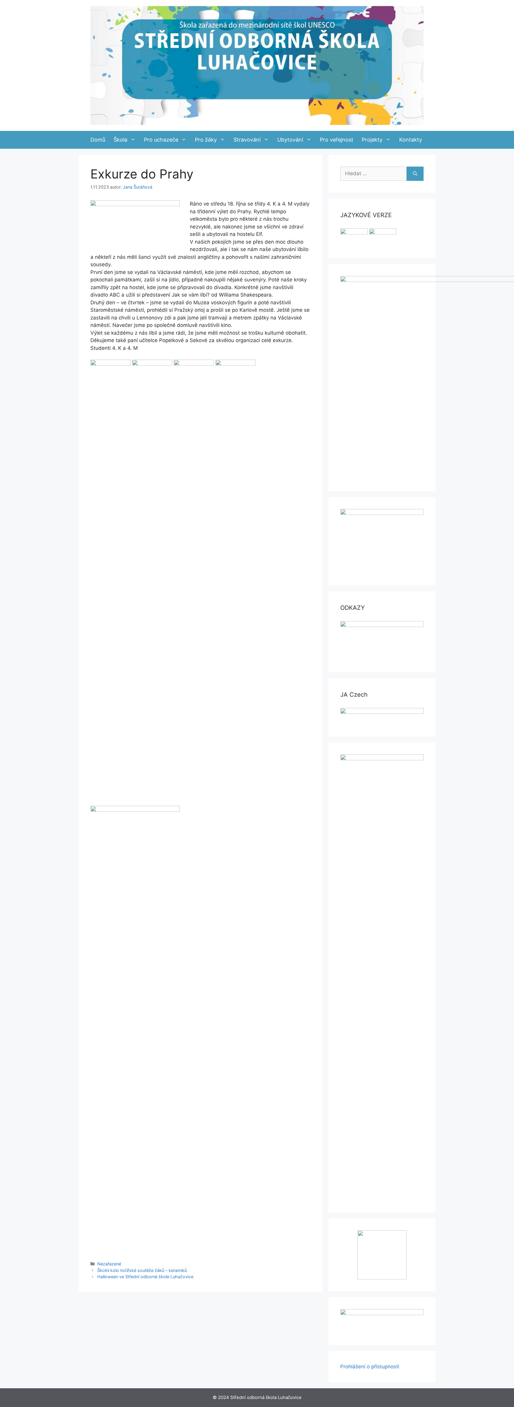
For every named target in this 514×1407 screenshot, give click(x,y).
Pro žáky (206, 140)
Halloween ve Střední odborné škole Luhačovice (145, 1276)
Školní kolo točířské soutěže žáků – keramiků (142, 1270)
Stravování (247, 140)
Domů (97, 140)
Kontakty (410, 140)
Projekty (372, 140)
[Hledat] (415, 174)
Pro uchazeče (161, 140)
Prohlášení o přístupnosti (369, 1367)
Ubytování (290, 140)
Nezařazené (109, 1263)
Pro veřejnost (336, 140)
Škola (120, 140)
